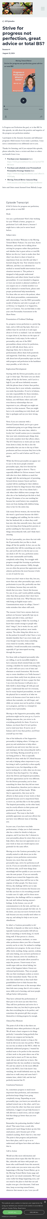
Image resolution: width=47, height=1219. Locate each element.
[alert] (23, 1209)
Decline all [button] (34, 1212)
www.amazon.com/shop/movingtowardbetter (24, 182)
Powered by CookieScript (9, 1216)
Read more (22, 1208)
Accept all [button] (12, 1212)
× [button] (45, 1202)
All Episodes (9, 21)
